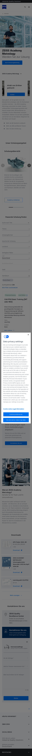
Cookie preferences (16, 414)
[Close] (28, 335)
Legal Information (18, 409)
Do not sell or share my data (16, 420)
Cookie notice (8, 409)
